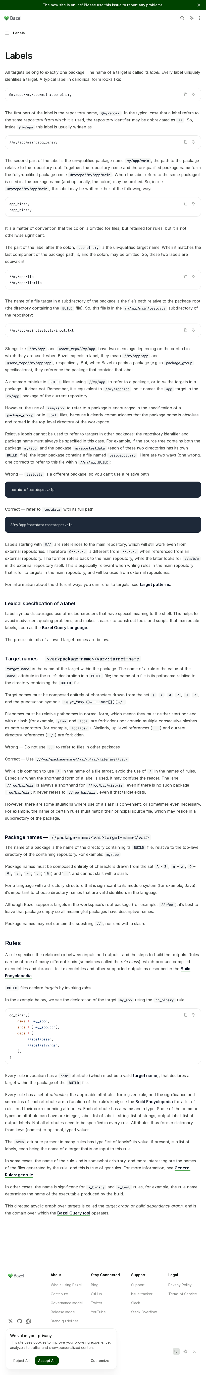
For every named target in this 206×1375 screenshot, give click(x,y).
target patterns (155, 584)
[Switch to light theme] (185, 1351)
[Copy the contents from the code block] (185, 94)
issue (117, 5)
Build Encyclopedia (154, 1101)
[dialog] (61, 1349)
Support (137, 1285)
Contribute (59, 1294)
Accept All (47, 1360)
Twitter (96, 1303)
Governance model (67, 1303)
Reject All (21, 1360)
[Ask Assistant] (193, 94)
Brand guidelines (65, 1321)
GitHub (96, 1294)
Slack (135, 1303)
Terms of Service (182, 1294)
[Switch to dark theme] (194, 1351)
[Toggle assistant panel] (191, 18)
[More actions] (199, 18)
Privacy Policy (180, 1285)
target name (145, 1075)
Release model (63, 1312)
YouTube (98, 1312)
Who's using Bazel (66, 1285)
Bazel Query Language (64, 627)
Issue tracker (141, 1294)
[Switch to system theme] (176, 1351)
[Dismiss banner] (198, 5)
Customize (100, 1360)
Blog (94, 1285)
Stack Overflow (144, 1312)
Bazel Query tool (73, 1212)
